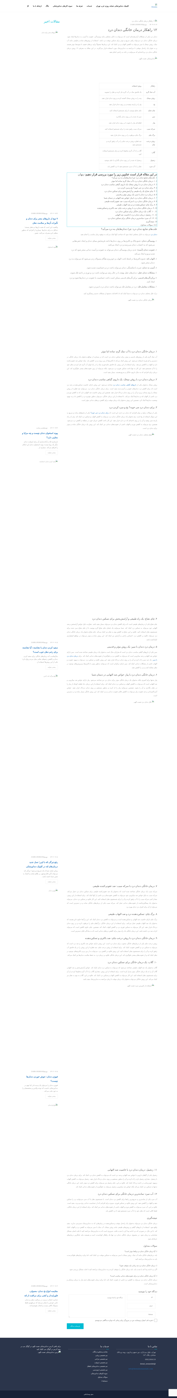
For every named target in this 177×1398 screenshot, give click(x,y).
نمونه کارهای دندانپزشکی (62, 6)
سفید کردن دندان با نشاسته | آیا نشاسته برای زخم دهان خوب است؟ (40, 649)
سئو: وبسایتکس (88, 1394)
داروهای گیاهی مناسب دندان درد (124, 385)
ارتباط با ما (37, 6)
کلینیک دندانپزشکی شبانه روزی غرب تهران (112, 6)
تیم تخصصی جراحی (101, 1359)
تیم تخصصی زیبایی (101, 1355)
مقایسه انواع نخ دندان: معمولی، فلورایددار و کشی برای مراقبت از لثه (41, 1293)
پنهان (81, 174)
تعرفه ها (79, 6)
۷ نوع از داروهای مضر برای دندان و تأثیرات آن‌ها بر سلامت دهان (42, 220)
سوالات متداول (103, 1377)
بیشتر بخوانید (52, 238)
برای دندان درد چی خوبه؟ (100, 413)
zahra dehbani (136, 24)
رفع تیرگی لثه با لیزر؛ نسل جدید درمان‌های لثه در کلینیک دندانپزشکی (42, 864)
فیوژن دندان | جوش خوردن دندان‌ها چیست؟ (42, 1078)
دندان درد (154, 234)
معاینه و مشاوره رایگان (100, 1352)
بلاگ (47, 6)
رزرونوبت (104, 1381)
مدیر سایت (40, 428)
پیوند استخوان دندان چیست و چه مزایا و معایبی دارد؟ (40, 435)
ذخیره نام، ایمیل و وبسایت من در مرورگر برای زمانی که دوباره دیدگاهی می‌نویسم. (124, 1320)
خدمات (89, 6)
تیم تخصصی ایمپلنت (101, 1363)
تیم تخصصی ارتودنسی (100, 1370)
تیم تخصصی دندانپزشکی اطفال (97, 1366)
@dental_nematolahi (148, 1364)
